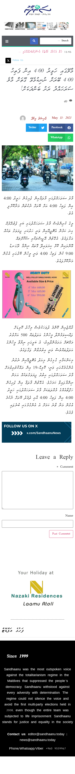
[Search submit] (34, 41)
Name (69, 516)
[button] (7, 41)
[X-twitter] (8, 60)
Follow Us (18, 60)
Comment (65, 467)
